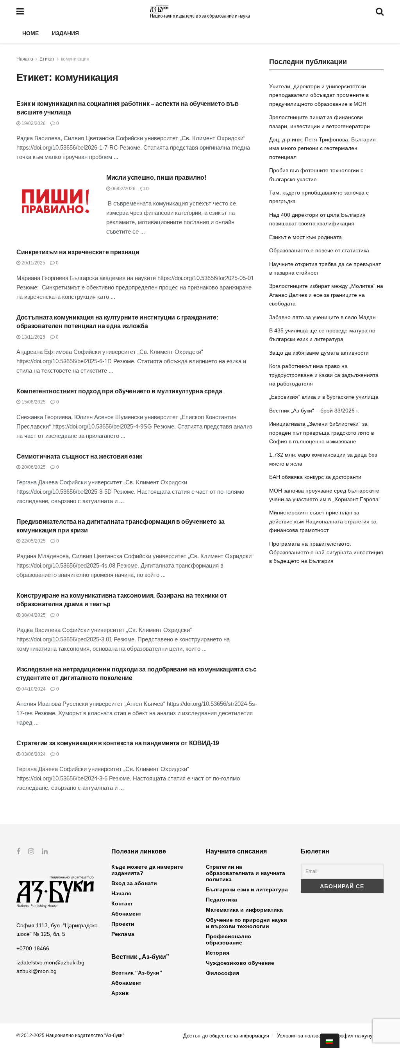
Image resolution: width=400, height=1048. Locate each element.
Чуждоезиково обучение (240, 963)
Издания (65, 33)
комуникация (75, 59)
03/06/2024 (33, 754)
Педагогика (221, 899)
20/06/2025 (33, 467)
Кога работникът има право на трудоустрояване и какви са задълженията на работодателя (324, 375)
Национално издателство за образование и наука (200, 16)
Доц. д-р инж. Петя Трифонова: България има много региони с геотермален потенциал (322, 148)
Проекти (122, 924)
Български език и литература (247, 889)
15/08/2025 (33, 402)
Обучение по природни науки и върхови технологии (246, 923)
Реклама (122, 934)
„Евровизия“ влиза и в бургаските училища (324, 397)
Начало (24, 59)
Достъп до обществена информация (226, 1036)
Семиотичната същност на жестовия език (79, 456)
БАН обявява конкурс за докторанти (315, 477)
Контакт (122, 903)
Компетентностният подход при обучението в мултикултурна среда (119, 391)
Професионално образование (228, 939)
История (217, 953)
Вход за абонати (134, 883)
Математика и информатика (244, 910)
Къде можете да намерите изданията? (147, 870)
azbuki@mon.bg (36, 971)
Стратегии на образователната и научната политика (245, 873)
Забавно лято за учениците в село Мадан (322, 317)
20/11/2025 (32, 263)
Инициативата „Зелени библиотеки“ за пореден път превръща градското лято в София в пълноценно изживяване (321, 433)
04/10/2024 (33, 689)
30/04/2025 (33, 615)
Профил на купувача (359, 1036)
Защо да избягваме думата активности (319, 353)
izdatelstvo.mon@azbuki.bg (50, 962)
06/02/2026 (123, 188)
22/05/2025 (33, 541)
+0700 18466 (32, 948)
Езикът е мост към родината (305, 237)
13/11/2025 (32, 337)
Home (30, 33)
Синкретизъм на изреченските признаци (77, 252)
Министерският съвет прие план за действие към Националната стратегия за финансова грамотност (323, 521)
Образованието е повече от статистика (319, 250)
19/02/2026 (33, 123)
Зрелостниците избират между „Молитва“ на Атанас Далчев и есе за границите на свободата (326, 295)
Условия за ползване (302, 1036)
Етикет (47, 59)
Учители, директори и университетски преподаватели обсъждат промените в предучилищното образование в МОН (319, 95)
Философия (222, 973)
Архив (120, 993)
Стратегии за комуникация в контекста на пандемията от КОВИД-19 (117, 743)
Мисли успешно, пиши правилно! (156, 177)
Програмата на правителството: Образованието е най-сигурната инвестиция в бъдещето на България (326, 552)
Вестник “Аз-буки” (136, 972)
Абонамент (126, 914)
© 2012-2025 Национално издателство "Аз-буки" (70, 1035)
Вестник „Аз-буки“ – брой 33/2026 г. (314, 410)
